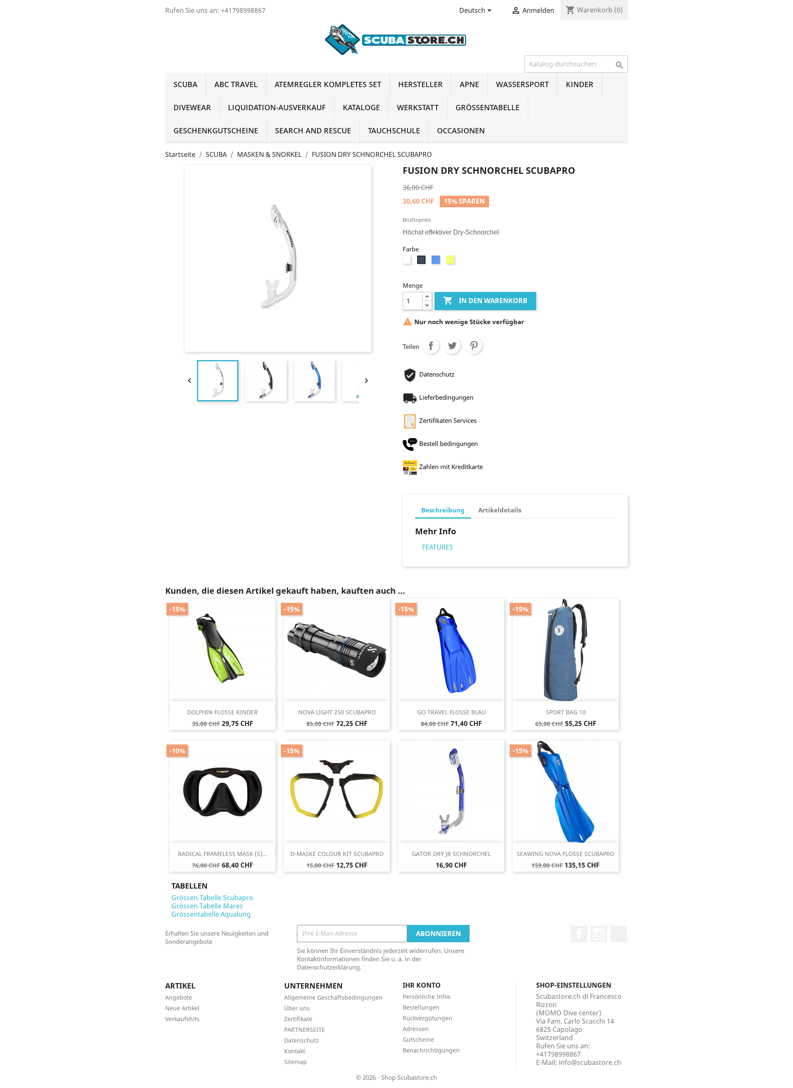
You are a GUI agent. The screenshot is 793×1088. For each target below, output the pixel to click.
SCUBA (185, 84)
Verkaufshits (182, 1019)
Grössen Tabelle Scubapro (212, 897)
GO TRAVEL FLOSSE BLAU (451, 712)
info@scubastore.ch (590, 1062)
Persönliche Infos (427, 996)
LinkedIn (618, 934)
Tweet (452, 345)
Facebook (579, 934)
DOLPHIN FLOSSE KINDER (222, 712)
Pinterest (473, 345)
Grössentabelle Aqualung (211, 914)
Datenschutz (301, 1040)
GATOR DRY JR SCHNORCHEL (451, 854)
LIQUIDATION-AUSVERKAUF (277, 107)
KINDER (580, 84)
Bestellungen (421, 1007)
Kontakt (294, 1051)
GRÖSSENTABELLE (488, 107)
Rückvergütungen (427, 1018)
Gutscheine (418, 1039)
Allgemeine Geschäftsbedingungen (333, 997)
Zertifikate (298, 1019)
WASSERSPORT (522, 84)
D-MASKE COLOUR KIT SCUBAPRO (337, 854)
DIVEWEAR (192, 107)
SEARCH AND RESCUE (313, 130)
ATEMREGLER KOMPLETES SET (328, 84)
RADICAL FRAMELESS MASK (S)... (222, 854)
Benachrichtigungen (431, 1050)
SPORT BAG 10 (566, 712)
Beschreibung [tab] (443, 510)
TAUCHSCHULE (394, 130)
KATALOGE (361, 107)
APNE (469, 84)
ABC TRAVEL (236, 84)
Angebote (178, 997)
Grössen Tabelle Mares (207, 905)
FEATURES (437, 547)
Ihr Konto (422, 985)
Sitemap (295, 1062)
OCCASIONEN (461, 130)
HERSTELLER (420, 84)
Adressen (416, 1029)
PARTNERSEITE (304, 1029)
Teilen (431, 345)
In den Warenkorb (485, 301)
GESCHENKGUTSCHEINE (215, 130)
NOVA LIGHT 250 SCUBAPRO (337, 712)
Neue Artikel (182, 1008)
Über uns (297, 1008)
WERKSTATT (418, 107)
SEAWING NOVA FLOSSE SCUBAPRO (566, 854)
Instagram (599, 934)
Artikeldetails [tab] (499, 510)
